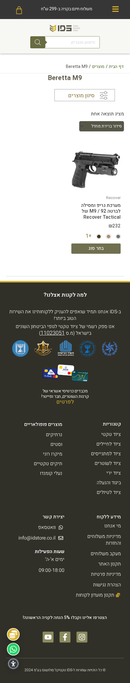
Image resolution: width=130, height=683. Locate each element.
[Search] (37, 42)
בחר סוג (96, 248)
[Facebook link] (65, 637)
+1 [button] (89, 236)
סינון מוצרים (81, 96)
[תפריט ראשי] (115, 9)
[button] (118, 236)
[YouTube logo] (48, 637)
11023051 (53, 333)
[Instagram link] (81, 637)
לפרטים (65, 402)
